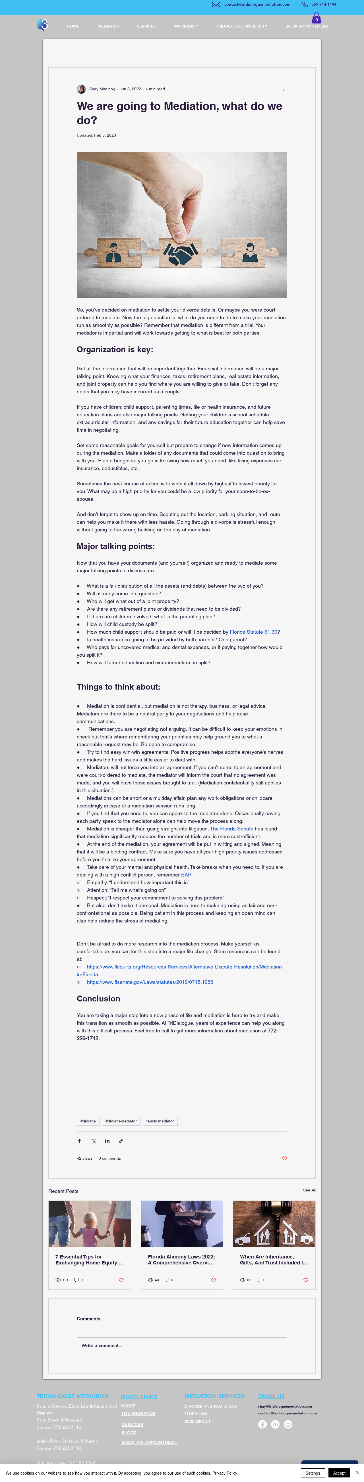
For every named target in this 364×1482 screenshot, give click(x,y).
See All (309, 1190)
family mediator (160, 1121)
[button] (316, 18)
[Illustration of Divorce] (274, 1224)
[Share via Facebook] (79, 1140)
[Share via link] (121, 1140)
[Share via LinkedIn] (107, 1140)
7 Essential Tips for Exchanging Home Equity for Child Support (86, 1260)
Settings (313, 1473)
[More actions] (283, 89)
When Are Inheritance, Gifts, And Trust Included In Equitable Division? (273, 1260)
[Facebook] (262, 1424)
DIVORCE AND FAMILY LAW (211, 1406)
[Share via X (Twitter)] (93, 1140)
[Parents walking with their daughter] (90, 1224)
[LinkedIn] (275, 1424)
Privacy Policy (224, 1473)
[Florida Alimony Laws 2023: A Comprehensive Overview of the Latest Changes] (182, 1224)
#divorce (88, 1121)
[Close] (357, 1472)
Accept (339, 1473)
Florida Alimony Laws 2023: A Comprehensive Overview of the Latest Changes (182, 1260)
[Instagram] (288, 1424)
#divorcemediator (121, 1121)
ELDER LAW (196, 1413)
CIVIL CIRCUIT (198, 1421)
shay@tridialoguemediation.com (285, 1406)
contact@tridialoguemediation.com (257, 4)
